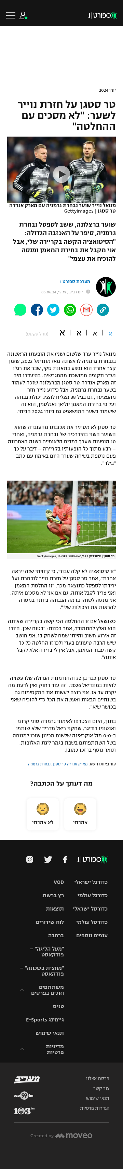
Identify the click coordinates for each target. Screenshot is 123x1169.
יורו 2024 (107, 90)
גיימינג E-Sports (45, 1019)
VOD (59, 882)
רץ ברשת (53, 895)
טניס (58, 1006)
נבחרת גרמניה (39, 764)
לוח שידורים (50, 922)
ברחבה (56, 935)
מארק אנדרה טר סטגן (70, 764)
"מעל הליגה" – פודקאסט (47, 951)
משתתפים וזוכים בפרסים (47, 990)
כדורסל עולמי (92, 922)
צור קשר (101, 1088)
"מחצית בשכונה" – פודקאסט (42, 971)
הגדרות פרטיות (94, 1108)
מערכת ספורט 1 (75, 281)
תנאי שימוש (50, 1033)
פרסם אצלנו (97, 1078)
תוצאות (55, 909)
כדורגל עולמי (93, 895)
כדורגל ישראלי (91, 882)
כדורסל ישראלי (90, 909)
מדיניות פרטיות (55, 1049)
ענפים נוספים (92, 935)
